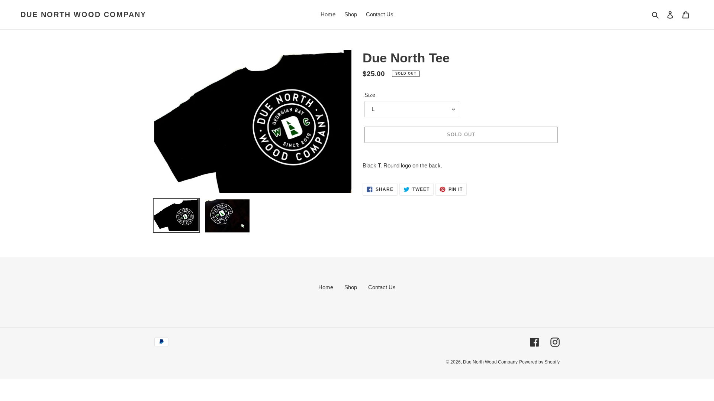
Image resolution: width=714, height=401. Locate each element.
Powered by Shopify (539, 362)
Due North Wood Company (83, 14)
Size (369, 95)
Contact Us (382, 287)
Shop (350, 287)
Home (325, 287)
